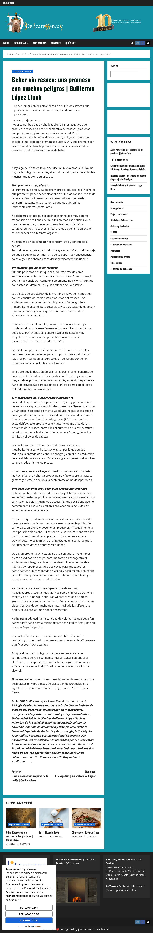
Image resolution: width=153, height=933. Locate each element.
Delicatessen (18, 120)
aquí (28, 761)
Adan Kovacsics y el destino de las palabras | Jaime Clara (19, 836)
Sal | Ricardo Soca (49, 832)
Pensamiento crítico (120, 256)
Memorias (115, 250)
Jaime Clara (11, 844)
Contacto (56, 43)
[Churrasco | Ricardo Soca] (86, 818)
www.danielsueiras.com (120, 867)
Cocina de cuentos (119, 238)
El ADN (113, 232)
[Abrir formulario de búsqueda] (132, 43)
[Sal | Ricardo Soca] (54, 818)
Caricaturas (39, 43)
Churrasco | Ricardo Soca (85, 832)
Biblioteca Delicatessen (121, 220)
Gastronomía (116, 202)
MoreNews (86, 929)
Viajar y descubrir (118, 214)
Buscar (114, 65)
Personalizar (29, 908)
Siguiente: (75, 774)
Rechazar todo (29, 914)
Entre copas (116, 262)
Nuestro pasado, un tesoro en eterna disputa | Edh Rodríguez (128, 177)
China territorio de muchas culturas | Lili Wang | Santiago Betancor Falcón (128, 167)
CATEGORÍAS (20, 43)
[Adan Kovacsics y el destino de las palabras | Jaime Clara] (21, 818)
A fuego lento (117, 208)
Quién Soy (70, 43)
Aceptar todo (29, 920)
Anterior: (30, 776)
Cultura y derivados (119, 226)
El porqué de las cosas (22, 71)
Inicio (6, 43)
